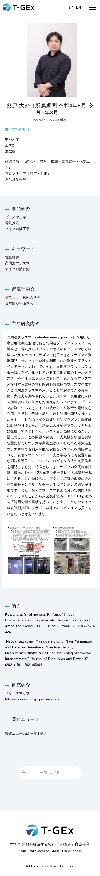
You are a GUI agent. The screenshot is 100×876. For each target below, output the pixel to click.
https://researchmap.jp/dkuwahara (32, 699)
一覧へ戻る (50, 772)
